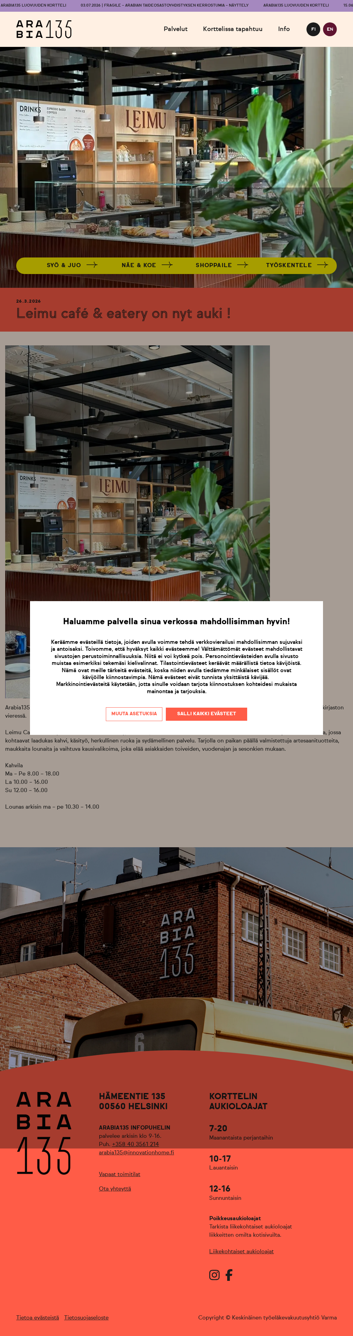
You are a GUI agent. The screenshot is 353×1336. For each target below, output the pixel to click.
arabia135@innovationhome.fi (136, 1153)
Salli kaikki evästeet (206, 713)
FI (313, 29)
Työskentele (289, 266)
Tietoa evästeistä (37, 1318)
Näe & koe (139, 266)
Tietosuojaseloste (86, 1318)
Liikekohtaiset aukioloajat (241, 1252)
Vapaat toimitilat (119, 1174)
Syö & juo (64, 266)
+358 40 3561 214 (135, 1144)
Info (284, 29)
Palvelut (176, 29)
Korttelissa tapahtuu (233, 29)
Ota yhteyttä (115, 1189)
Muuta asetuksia (134, 713)
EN (330, 29)
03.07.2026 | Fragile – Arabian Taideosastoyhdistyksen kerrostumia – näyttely (165, 5)
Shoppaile (214, 266)
